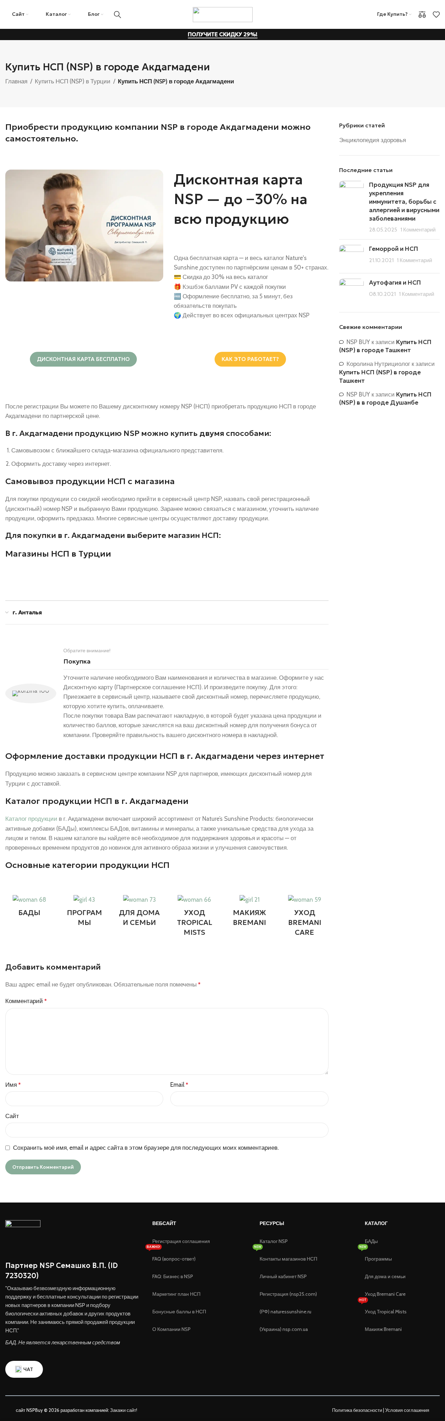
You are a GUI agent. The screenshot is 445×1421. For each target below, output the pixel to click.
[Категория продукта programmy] (84, 913)
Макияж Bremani (383, 1329)
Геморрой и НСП (393, 249)
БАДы (371, 1241)
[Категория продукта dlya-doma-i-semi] (139, 913)
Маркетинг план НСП (176, 1294)
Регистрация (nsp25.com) (288, 1294)
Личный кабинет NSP (283, 1276)
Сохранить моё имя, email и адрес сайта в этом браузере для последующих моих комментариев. (146, 1147)
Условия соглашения (407, 1410)
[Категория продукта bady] (29, 908)
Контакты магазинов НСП (288, 1259)
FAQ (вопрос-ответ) (174, 1259)
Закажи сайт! (123, 1410)
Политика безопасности (357, 1410)
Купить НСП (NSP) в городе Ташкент (385, 346)
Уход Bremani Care (385, 1294)
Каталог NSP (274, 1241)
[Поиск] (117, 14)
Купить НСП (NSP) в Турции (72, 81)
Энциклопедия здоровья (372, 140)
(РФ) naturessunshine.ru (285, 1311)
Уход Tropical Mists (386, 1311)
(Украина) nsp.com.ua (284, 1329)
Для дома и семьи (385, 1276)
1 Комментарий (418, 229)
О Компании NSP (171, 1329)
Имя (13, 1084)
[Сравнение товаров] (422, 14)
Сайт (12, 1115)
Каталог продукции (31, 818)
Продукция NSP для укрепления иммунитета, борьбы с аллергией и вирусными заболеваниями (404, 201)
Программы (378, 1259)
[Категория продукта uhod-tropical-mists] (194, 918)
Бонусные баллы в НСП (179, 1311)
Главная (16, 81)
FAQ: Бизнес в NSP (172, 1276)
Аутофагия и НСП (395, 282)
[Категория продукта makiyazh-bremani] (249, 913)
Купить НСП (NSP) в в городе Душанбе (385, 399)
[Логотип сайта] (223, 13)
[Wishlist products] (436, 14)
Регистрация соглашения (181, 1241)
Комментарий (26, 1000)
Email (179, 1084)
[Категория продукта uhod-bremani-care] (304, 918)
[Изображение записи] (351, 207)
